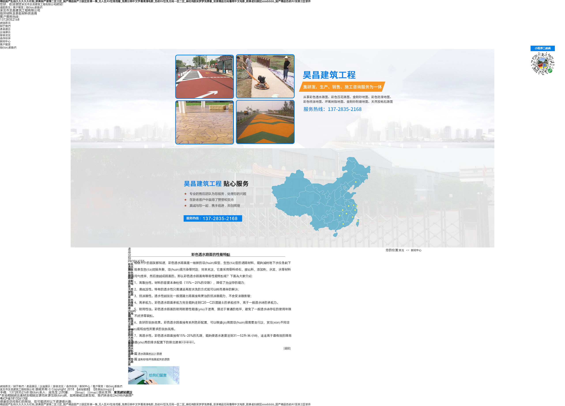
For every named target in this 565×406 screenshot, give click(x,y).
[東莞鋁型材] (282, 197)
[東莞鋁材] (282, 98)
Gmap (92, 392)
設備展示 (5, 32)
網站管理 (83, 389)
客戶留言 (18, 7)
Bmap (79, 392)
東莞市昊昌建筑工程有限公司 (39, 4)
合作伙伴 (5, 38)
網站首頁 (5, 22)
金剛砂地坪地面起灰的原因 (154, 359)
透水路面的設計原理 (150, 353)
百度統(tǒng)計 (104, 389)
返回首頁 (5, 7)
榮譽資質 (5, 35)
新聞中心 (5, 41)
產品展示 (5, 29)
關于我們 (5, 26)
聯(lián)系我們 (34, 7)
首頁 (401, 250)
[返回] (287, 348)
